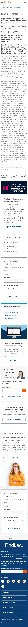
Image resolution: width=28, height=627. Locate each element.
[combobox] (14, 281)
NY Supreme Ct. (17, 7)
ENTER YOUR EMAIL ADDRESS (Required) (12, 568)
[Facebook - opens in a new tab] (2, 581)
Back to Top (15, 538)
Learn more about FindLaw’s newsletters (12, 396)
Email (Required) (6, 387)
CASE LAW (3, 7)
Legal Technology (10, 316)
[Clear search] (22, 288)
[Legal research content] (25, 607)
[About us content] (25, 592)
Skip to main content (14, 2)
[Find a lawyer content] (25, 597)
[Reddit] (24, 581)
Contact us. (19, 558)
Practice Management (12, 313)
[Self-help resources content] (25, 602)
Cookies (23, 621)
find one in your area (15, 450)
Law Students (9, 319)
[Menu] (2, 2)
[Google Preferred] (2, 586)
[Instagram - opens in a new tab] (18, 581)
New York (9, 7)
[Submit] (24, 390)
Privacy (8, 621)
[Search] (25, 2)
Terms (2, 621)
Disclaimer (15, 621)
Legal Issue (7, 277)
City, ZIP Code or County (11, 285)
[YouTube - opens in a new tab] (8, 581)
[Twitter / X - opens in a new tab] (13, 581)
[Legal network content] (25, 612)
